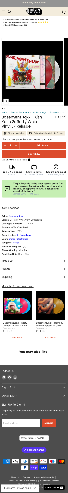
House (16, 243)
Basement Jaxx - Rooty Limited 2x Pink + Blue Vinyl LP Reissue (15, 324)
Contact (26, 477)
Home (4, 112)
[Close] (34, 488)
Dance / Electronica (20, 112)
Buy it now (34, 154)
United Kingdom (32, 438)
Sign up (48, 423)
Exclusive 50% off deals (17, 488)
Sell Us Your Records (49, 480)
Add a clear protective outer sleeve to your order (28, 139)
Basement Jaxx (57, 112)
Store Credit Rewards (44, 477)
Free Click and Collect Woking (23, 480)
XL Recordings (39, 112)
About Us (15, 477)
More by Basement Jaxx (18, 286)
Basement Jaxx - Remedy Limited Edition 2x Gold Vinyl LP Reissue (49, 324)
